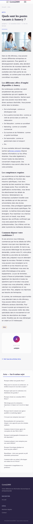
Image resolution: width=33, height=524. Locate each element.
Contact (4, 512)
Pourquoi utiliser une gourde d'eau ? (14, 380)
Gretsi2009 (13, 2)
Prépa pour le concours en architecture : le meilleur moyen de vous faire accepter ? (16, 385)
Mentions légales (7, 509)
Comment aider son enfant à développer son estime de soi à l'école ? (15, 460)
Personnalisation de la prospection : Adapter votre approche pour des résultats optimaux (16, 423)
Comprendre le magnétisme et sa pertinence (13, 466)
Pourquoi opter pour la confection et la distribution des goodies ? (15, 391)
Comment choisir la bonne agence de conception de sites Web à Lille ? (14, 430)
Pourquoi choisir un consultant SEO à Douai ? (15, 398)
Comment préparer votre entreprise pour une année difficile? (15, 442)
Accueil (4, 7)
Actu (9, 7)
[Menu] (25, 1)
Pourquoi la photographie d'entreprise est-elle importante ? (16, 436)
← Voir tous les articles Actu (11, 359)
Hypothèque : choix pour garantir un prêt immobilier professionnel (16, 454)
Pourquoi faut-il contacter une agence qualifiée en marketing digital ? (15, 412)
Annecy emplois (15, 151)
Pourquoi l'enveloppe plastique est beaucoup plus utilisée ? (14, 448)
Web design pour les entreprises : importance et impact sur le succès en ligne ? (16, 405)
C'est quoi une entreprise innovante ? (14, 417)
